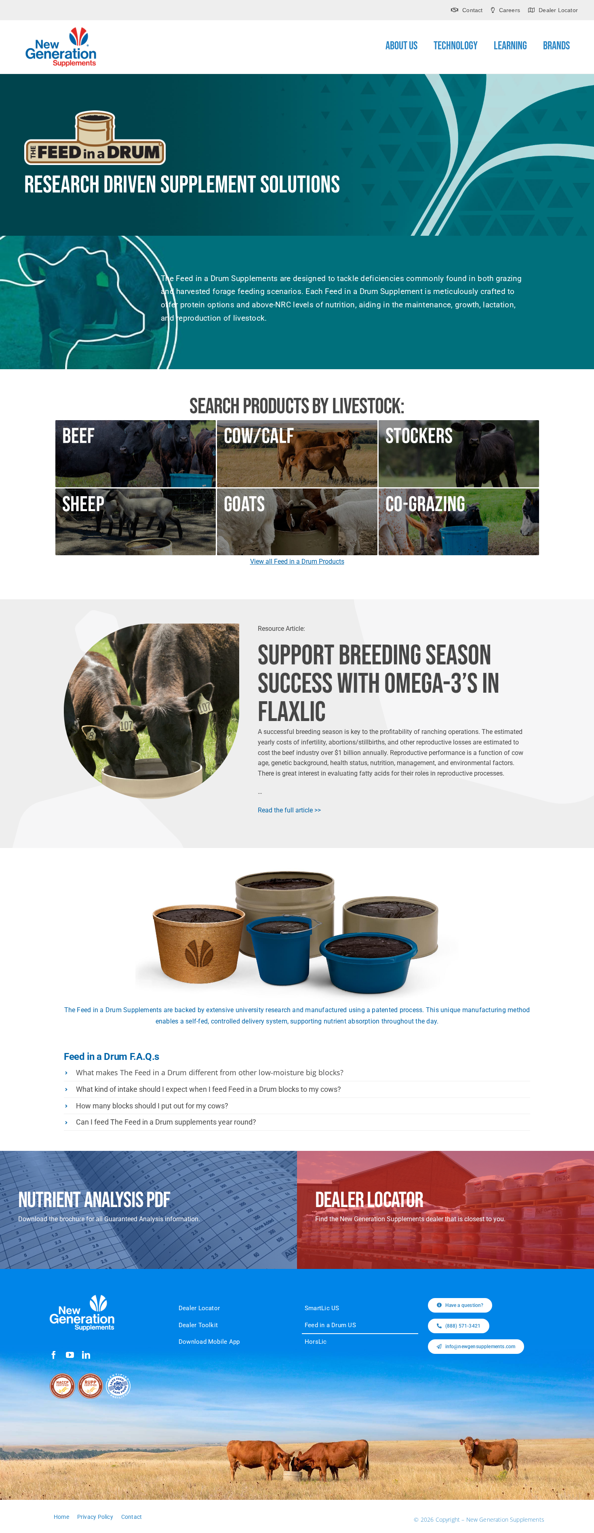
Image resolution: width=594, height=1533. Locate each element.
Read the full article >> (289, 810)
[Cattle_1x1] (151, 626)
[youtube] (70, 1355)
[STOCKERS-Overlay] (459, 423)
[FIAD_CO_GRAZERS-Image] (459, 491)
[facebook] (54, 1355)
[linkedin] (86, 1355)
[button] (297, 1073)
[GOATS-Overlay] (297, 491)
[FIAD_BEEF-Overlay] (135, 423)
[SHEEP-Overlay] (135, 491)
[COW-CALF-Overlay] (297, 423)
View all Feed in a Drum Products (297, 561)
